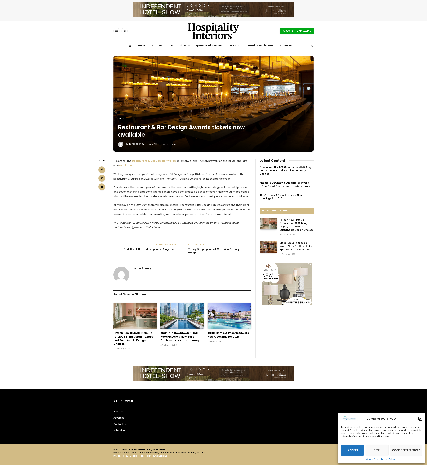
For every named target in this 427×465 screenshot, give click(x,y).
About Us (285, 45)
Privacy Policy (388, 459)
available (125, 165)
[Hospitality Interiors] (213, 31)
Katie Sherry (136, 144)
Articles (157, 45)
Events (234, 45)
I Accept (352, 450)
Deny (377, 450)
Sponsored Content (209, 45)
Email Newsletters (261, 45)
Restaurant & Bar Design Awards (154, 161)
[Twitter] (101, 178)
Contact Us (120, 424)
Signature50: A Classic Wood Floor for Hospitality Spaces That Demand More (296, 246)
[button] (420, 418)
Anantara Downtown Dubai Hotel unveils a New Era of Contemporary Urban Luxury (180, 336)
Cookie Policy (373, 459)
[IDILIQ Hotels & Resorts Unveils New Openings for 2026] (229, 316)
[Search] (312, 45)
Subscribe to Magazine (296, 30)
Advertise (118, 417)
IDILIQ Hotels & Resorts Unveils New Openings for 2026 (228, 335)
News (142, 45)
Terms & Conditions (156, 455)
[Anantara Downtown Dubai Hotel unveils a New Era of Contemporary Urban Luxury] (182, 316)
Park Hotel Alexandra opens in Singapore (150, 249)
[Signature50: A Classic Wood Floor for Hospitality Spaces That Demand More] (268, 246)
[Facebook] (101, 169)
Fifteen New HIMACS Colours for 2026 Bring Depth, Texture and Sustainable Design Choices (133, 338)
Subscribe (119, 430)
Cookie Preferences (406, 450)
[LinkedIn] (101, 186)
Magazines (179, 45)
